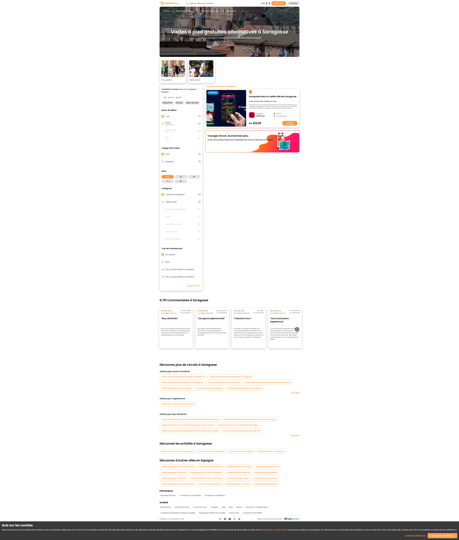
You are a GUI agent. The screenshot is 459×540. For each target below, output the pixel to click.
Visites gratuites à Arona (210, 484)
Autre (183, 217)
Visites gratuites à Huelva (266, 472)
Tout (168, 177)
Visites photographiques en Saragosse (244, 388)
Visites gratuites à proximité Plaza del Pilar (242, 431)
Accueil (166, 11)
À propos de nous (182, 507)
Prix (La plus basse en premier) (179, 277)
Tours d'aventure (183, 224)
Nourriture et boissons (183, 209)
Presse (239, 507)
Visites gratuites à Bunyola (266, 484)
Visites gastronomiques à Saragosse (178, 404)
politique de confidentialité (274, 529)
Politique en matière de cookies (212, 513)
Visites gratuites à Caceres (239, 466)
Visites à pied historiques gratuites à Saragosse (231, 377)
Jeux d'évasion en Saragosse (209, 388)
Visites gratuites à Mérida (238, 472)
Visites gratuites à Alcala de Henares (178, 466)
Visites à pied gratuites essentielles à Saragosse (183, 377)
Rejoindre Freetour (168, 495)
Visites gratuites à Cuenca (268, 466)
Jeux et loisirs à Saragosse (241, 451)
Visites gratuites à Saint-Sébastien (206, 472)
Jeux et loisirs (183, 231)
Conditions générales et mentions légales (178, 513)
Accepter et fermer (442, 535)
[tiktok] (239, 519)
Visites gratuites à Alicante (174, 472)
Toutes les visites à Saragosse (220, 86)
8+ (194, 177)
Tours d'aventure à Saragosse (211, 451)
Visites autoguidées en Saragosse (177, 388)
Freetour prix (234, 513)
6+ (181, 181)
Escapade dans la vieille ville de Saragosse (272, 96)
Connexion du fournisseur (190, 495)
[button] (173, 71)
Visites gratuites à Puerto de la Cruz (207, 478)
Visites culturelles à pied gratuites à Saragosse (182, 382)
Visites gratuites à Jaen (238, 478)
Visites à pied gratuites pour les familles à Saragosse (267, 382)
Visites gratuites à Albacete (174, 478)
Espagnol (183, 161)
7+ (168, 181)
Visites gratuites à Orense (265, 478)
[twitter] (234, 519)
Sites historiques (183, 239)
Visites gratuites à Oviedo (210, 466)
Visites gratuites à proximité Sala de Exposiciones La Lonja (187, 425)
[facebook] (225, 519)
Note (167, 262)
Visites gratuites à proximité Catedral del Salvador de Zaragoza (190, 419)
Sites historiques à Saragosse (271, 451)
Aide (223, 507)
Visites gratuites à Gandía (237, 484)
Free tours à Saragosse (210, 11)
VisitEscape (260, 116)
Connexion (293, 3)
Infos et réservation (289, 123)
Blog (231, 507)
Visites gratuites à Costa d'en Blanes (178, 484)
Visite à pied (183, 202)
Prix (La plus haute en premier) (179, 269)
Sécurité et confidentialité (257, 507)
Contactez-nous (200, 507)
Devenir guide (278, 3)
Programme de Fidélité (252, 513)
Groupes (214, 507)
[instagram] (220, 519)
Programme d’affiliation (215, 495)
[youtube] (229, 519)
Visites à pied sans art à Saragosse (223, 382)
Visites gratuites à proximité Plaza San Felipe (238, 425)
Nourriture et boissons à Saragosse (177, 451)
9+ (181, 177)
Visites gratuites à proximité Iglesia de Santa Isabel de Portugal (190, 431)
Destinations (166, 507)
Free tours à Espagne (185, 11)
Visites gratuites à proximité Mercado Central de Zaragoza (249, 419)
